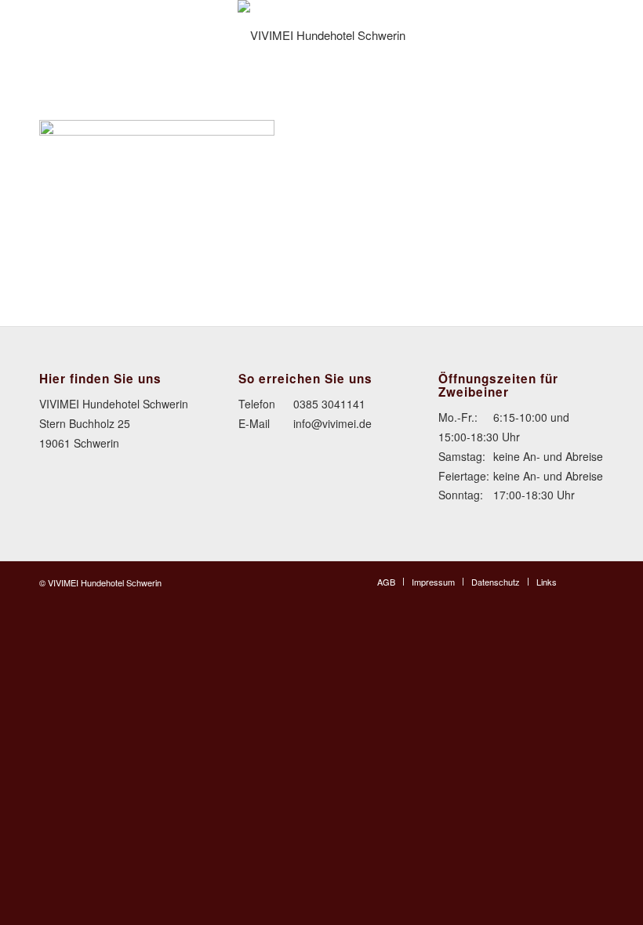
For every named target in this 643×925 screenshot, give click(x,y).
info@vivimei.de (332, 423)
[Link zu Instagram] (592, 581)
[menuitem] (386, 581)
